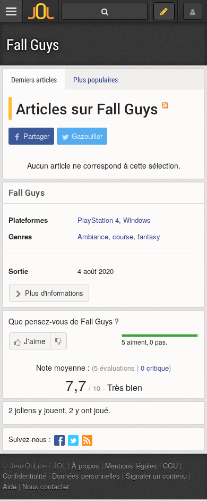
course (123, 236)
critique (155, 368)
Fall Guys (32, 44)
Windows (137, 220)
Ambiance (92, 236)
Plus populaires (95, 79)
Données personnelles (86, 476)
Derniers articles (34, 79)
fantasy (148, 236)
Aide (9, 486)
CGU (170, 466)
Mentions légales (131, 466)
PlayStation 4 (98, 220)
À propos (85, 466)
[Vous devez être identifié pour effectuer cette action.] (58, 340)
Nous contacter (45, 486)
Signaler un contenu (156, 476)
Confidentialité (24, 476)
